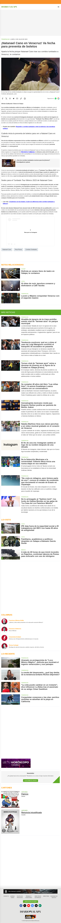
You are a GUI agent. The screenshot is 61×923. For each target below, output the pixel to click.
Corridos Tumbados (31, 249)
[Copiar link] (21, 98)
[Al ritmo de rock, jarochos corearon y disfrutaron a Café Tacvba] (10, 285)
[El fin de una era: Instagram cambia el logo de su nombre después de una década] (10, 447)
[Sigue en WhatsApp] (55, 98)
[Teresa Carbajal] (4, 646)
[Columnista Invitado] (4, 638)
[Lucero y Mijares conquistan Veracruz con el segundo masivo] (10, 298)
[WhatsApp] (10, 98)
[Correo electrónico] (17, 98)
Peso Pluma (18, 249)
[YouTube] (28, 905)
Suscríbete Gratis (30, 780)
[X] (6, 98)
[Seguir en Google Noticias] (58, 98)
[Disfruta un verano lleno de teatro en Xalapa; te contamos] (10, 273)
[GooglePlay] (40, 905)
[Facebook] (2, 98)
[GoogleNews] (32, 905)
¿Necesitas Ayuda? (30, 901)
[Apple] (36, 905)
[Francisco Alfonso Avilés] (4, 621)
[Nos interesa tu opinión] (30, 891)
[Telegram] (13, 98)
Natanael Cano (7, 249)
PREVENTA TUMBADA (28, 152)
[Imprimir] (25, 98)
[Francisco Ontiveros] (4, 629)
